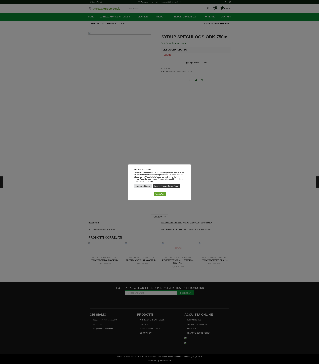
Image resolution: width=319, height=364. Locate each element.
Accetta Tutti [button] (159, 194)
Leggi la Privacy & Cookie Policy (166, 186)
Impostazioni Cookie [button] (142, 186)
